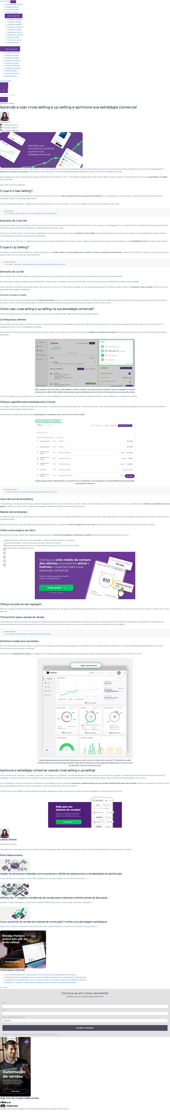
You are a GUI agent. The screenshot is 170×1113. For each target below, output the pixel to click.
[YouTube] (2, 1103)
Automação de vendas (13, 4)
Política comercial (14, 40)
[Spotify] (10, 1103)
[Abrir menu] (13, 1)
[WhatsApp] (4, 557)
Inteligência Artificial (15, 35)
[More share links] (4, 564)
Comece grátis (5, 81)
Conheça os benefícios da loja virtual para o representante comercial (31, 492)
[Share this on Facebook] (4, 549)
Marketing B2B (13, 37)
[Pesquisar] (4, 99)
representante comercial (15, 775)
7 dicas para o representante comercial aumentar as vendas (27, 634)
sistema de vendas (78, 332)
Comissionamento (12, 7)
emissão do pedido (7, 519)
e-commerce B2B (62, 204)
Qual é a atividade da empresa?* (13, 1017)
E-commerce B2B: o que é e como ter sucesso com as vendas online (31, 213)
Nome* (4, 1003)
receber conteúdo (85, 1028)
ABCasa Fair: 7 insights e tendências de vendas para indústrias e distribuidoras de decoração (40, 982)
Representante (13, 43)
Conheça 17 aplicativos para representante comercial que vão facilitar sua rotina (35, 264)
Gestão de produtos (15, 27)
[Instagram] (5, 1103)
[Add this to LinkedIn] (4, 553)
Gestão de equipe (14, 22)
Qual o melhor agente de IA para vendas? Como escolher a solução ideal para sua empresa (40, 975)
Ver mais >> (4, 987)
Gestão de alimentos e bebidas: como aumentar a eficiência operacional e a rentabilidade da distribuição (45, 977)
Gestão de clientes (14, 19)
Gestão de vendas (14, 30)
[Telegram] (4, 561)
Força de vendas (11, 12)
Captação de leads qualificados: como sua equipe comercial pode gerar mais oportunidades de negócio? (45, 980)
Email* (4, 1010)
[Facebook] (0, 1103)
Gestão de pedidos (14, 24)
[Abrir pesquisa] (4, 85)
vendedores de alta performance (98, 169)
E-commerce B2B (12, 10)
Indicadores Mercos (14, 32)
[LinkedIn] (7, 1103)
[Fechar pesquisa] (4, 90)
